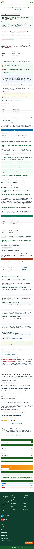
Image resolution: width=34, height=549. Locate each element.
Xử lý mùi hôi (13, 506)
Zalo (17, 485)
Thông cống (11, 463)
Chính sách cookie (3, 540)
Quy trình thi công (4, 529)
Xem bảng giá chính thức (15, 26)
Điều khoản (7, 540)
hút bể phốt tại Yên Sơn (25, 267)
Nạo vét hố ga (16, 453)
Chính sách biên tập (4, 535)
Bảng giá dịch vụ (3, 528)
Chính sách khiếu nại (4, 538)
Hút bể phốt (7, 463)
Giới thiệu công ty (4, 526)
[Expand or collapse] (18, 14)
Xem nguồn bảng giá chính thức (6, 120)
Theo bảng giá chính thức (14, 51)
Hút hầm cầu (16, 446)
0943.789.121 (13, 364)
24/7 (25, 463)
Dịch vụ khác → (13, 509)
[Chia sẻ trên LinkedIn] (21, 423)
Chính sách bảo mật (4, 531)
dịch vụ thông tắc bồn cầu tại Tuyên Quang (9, 354)
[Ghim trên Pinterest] (19, 423)
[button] (30, 2)
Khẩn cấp (22, 463)
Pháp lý (10, 540)
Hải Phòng (24, 506)
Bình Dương (24, 503)
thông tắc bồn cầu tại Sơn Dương (7, 248)
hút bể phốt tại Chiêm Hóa (25, 263)
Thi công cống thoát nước (16, 455)
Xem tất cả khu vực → (26, 509)
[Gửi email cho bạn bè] (17, 423)
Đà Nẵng (24, 500)
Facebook (17, 483)
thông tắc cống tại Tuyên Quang (7, 352)
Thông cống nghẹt (16, 448)
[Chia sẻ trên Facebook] (14, 423)
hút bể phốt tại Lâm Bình (25, 269)
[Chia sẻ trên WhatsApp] (13, 423)
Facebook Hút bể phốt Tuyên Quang (16, 338)
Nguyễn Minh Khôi (13, 17)
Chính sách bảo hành (4, 532)
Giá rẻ (19, 463)
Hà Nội (24, 499)
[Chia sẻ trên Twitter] (16, 423)
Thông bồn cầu (16, 450)
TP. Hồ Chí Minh (25, 497)
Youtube (17, 487)
